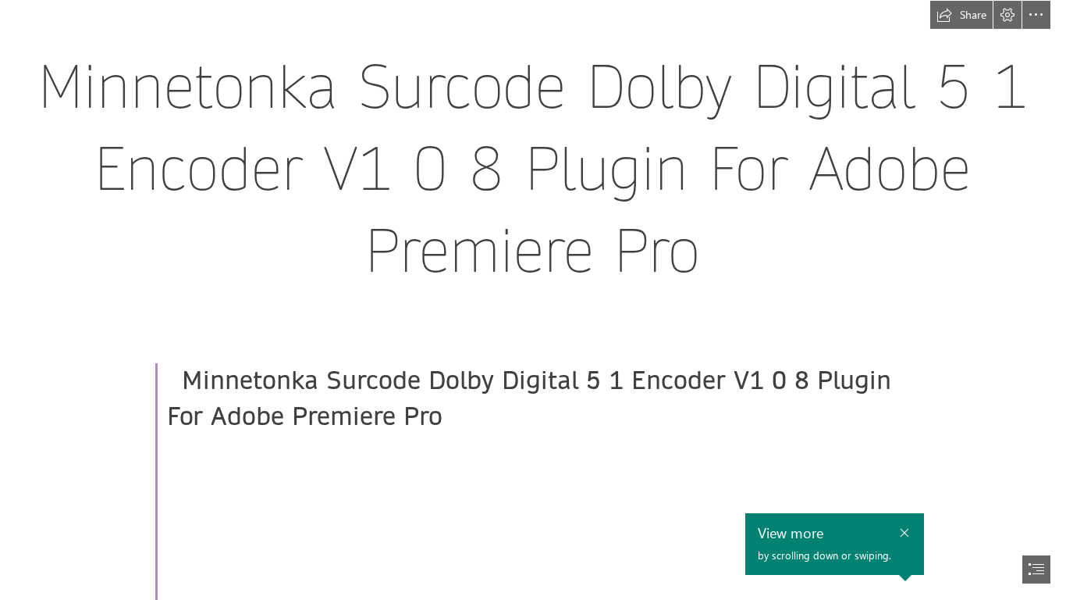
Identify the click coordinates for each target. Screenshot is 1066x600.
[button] (961, 15)
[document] (533, 300)
